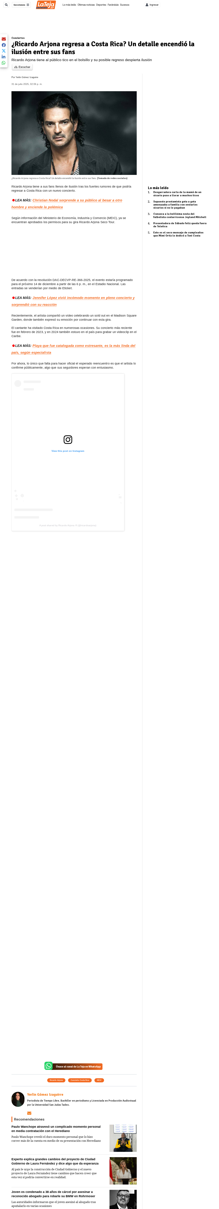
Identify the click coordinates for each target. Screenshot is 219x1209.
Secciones (19, 4)
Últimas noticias (86, 5)
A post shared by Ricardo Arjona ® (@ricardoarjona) (67, 525)
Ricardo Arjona (56, 1080)
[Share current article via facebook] (4, 45)
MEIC (99, 1080)
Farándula (113, 5)
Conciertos (18, 38)
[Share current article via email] (4, 39)
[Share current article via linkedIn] (4, 57)
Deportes (101, 5)
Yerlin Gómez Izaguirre (27, 77)
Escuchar (24, 67)
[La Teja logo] (46, 5)
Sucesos (124, 5)
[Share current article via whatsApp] (4, 63)
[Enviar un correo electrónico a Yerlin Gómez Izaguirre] (29, 1113)
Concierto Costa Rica (80, 1080)
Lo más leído (69, 5)
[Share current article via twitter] (4, 51)
